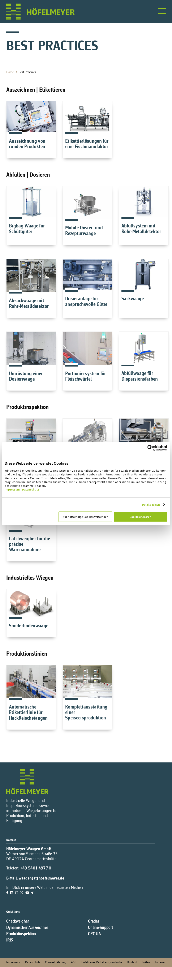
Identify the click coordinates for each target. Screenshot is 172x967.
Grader (93, 921)
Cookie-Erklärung (55, 962)
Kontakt (132, 962)
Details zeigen (151, 504)
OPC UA (94, 934)
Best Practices (27, 72)
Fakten (146, 962)
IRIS (9, 940)
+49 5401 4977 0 (35, 868)
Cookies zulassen (140, 517)
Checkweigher (17, 921)
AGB (73, 962)
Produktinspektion (21, 934)
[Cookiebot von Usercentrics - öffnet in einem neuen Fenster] (157, 448)
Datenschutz (30, 489)
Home (10, 72)
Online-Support (100, 928)
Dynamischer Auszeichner (27, 928)
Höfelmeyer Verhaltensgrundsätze (101, 962)
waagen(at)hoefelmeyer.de (41, 878)
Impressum (12, 489)
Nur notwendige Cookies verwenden (85, 517)
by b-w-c (160, 962)
